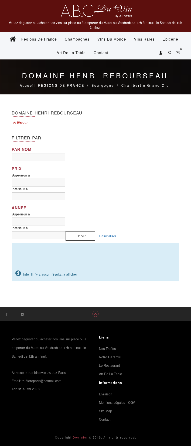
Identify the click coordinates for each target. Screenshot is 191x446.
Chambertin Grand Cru (145, 85)
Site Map (105, 410)
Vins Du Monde (111, 39)
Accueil (27, 85)
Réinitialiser (107, 236)
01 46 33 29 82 (29, 389)
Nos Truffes (107, 348)
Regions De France (39, 39)
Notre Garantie (110, 357)
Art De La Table (71, 52)
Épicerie (170, 39)
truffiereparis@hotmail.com (41, 380)
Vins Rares (144, 39)
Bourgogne (103, 85)
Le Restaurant (109, 365)
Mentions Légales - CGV (117, 402)
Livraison (105, 394)
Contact (101, 52)
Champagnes (77, 39)
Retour (22, 122)
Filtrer (80, 236)
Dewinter (80, 437)
